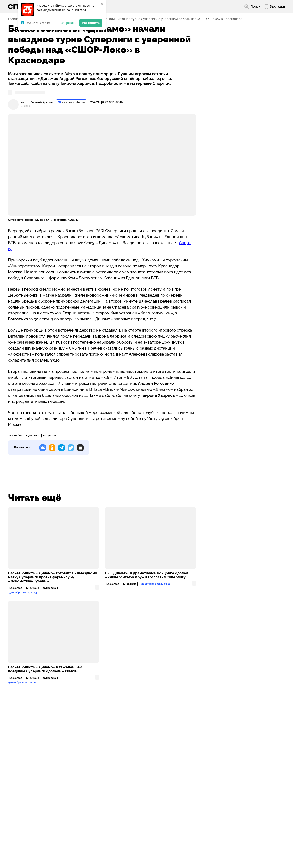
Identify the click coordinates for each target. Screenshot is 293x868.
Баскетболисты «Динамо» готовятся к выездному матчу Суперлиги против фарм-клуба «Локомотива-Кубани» (52, 577)
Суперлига (32, 435)
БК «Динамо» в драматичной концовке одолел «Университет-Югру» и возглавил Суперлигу (146, 575)
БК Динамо (49, 435)
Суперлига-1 (50, 588)
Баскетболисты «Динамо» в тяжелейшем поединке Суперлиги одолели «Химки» (45, 669)
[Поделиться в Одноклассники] (52, 447)
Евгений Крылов (42, 102)
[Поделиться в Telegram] (61, 447)
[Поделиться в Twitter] (71, 447)
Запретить (68, 23)
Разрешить (91, 23)
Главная (14, 19)
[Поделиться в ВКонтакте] (42, 447)
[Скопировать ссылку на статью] (80, 447)
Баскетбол (15, 435)
